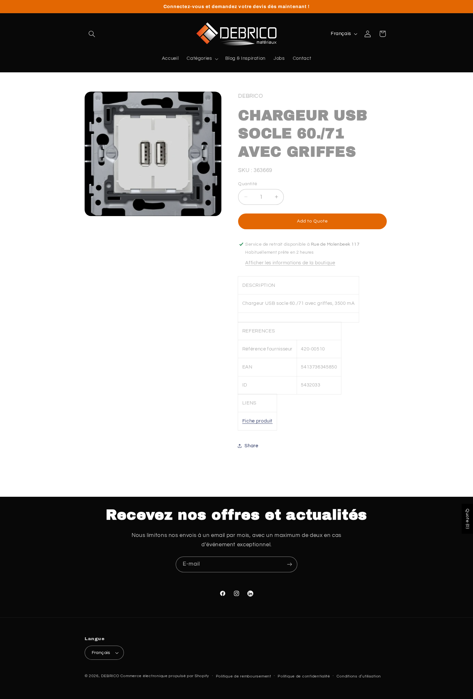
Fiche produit (257, 420)
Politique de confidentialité (304, 676)
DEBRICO (110, 676)
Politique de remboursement (243, 676)
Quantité (247, 183)
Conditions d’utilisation (359, 676)
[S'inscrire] (289, 564)
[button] (92, 33)
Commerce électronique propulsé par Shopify (164, 676)
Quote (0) (467, 519)
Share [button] (251, 445)
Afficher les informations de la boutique (290, 262)
